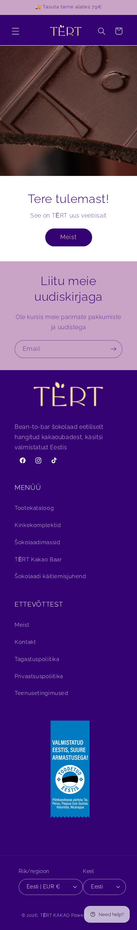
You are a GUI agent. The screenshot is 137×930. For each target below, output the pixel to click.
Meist (68, 236)
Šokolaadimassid (37, 542)
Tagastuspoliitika (37, 659)
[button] (15, 31)
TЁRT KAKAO (55, 915)
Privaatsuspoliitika (39, 676)
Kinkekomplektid (38, 525)
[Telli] (113, 349)
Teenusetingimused (41, 693)
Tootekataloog (34, 508)
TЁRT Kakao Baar (38, 559)
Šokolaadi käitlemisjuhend (50, 576)
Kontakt (25, 642)
